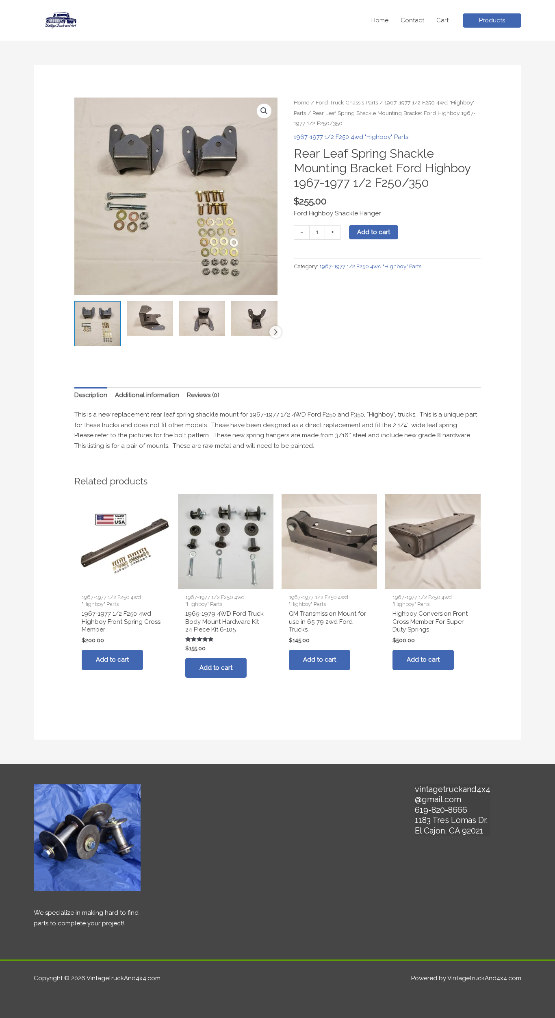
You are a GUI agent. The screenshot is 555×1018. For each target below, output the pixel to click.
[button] (492, 20)
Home (301, 102)
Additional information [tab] (147, 395)
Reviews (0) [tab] (203, 395)
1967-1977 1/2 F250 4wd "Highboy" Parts (351, 137)
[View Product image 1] (97, 323)
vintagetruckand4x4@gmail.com (452, 794)
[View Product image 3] (202, 318)
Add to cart (373, 232)
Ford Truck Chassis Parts (347, 102)
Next (275, 332)
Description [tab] (90, 395)
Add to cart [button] (112, 659)
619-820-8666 (441, 810)
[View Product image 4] (254, 318)
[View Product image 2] (150, 318)
